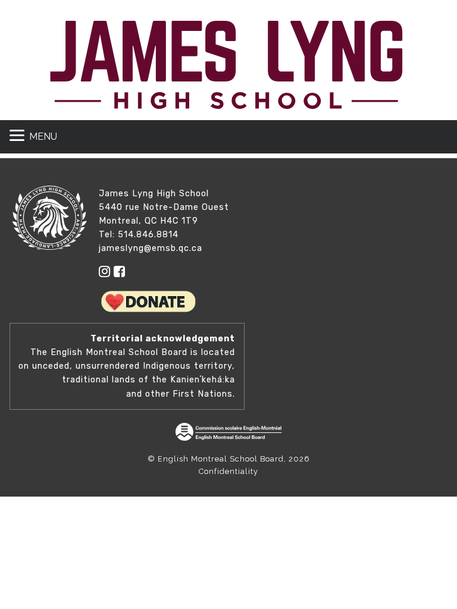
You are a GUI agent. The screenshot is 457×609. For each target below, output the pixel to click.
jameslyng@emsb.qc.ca (150, 248)
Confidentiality (228, 471)
